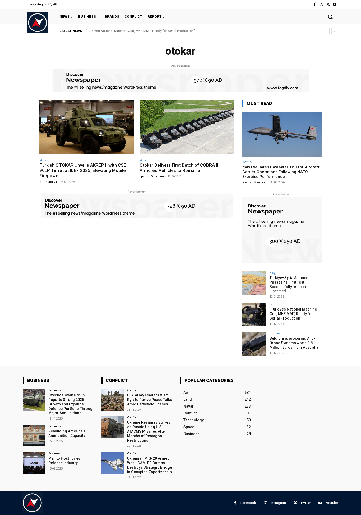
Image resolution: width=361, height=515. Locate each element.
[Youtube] (334, 4)
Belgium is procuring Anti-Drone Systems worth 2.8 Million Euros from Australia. (295, 342)
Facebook (248, 503)
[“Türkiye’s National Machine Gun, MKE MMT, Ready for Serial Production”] (254, 314)
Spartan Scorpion (152, 176)
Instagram (278, 503)
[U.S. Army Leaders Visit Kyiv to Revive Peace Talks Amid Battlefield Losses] (112, 400)
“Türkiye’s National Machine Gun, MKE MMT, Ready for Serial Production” (140, 31)
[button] (330, 16)
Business (276, 333)
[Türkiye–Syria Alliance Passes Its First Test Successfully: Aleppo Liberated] (254, 283)
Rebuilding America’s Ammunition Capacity (66, 433)
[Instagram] (321, 4)
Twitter (305, 503)
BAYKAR (247, 161)
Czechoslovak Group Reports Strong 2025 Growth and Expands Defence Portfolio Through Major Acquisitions (71, 404)
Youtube (331, 503)
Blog (273, 272)
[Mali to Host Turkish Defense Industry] (34, 463)
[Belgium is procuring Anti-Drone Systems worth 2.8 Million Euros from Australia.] (254, 344)
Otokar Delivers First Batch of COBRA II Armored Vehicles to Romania (179, 167)
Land (42, 159)
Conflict (132, 390)
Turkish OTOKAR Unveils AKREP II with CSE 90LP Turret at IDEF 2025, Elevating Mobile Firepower (82, 170)
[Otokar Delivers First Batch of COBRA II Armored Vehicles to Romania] (187, 127)
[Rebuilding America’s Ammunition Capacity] (34, 435)
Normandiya (48, 182)
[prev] (326, 31)
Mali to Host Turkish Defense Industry (65, 460)
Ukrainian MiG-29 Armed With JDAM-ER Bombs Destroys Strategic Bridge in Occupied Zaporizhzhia (149, 465)
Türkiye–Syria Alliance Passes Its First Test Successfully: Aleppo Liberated (289, 284)
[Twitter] (328, 4)
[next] (334, 31)
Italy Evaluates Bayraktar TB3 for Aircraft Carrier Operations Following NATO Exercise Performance (281, 172)
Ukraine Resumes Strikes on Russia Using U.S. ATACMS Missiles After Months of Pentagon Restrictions (148, 431)
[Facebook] (314, 4)
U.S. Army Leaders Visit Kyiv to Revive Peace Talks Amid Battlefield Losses (149, 399)
